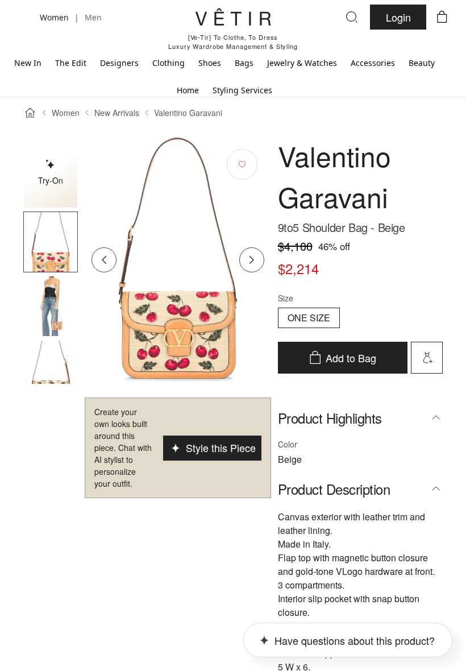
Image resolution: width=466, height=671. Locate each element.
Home (188, 90)
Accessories (373, 62)
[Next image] (251, 259)
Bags (244, 62)
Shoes (209, 62)
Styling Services (242, 90)
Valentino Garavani (188, 112)
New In (27, 62)
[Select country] (24, 17)
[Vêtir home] (233, 18)
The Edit (70, 62)
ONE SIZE (309, 317)
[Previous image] (103, 259)
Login (398, 17)
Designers (119, 62)
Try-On (50, 180)
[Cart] (442, 17)
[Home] (30, 112)
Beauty (422, 62)
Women (66, 112)
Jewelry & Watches (302, 62)
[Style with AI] (427, 358)
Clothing (168, 62)
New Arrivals (116, 112)
